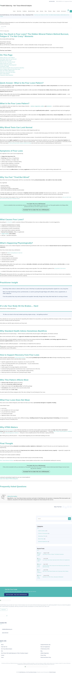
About (54, 11)
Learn (37, 11)
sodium (42, 106)
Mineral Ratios (41, 538)
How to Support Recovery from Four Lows (10, 69)
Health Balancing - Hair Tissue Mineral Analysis (28, 672)
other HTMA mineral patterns (60, 431)
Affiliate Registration (45, 653)
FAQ (2, 651)
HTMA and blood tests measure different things (20, 143)
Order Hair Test (4, 646)
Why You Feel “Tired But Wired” (7, 62)
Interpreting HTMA (42, 536)
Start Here (19, 11)
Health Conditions (41, 530)
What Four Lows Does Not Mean (7, 72)
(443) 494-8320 (52, 1)
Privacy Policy (43, 655)
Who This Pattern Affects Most (7, 70)
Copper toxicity (5, 233)
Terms (2, 657)
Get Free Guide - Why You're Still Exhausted (16, 594)
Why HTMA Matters (5, 73)
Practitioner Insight (4, 66)
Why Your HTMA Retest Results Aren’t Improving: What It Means (55, 571)
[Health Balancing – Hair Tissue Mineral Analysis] (16, 5)
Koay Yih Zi (7, 30)
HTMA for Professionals (43, 533)
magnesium (37, 106)
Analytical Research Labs (45, 644)
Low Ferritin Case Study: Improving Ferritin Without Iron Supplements (56, 559)
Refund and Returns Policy (46, 657)
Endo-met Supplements (45, 646)
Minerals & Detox (31, 11)
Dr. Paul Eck (9, 222)
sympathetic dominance (60, 268)
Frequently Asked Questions (6, 75)
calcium (32, 106)
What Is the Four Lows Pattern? (7, 57)
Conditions (25, 11)
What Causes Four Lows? (6, 63)
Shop (46, 11)
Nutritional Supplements (43, 541)
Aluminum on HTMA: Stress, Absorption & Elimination (53, 576)
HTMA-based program (20, 357)
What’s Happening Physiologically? (8, 65)
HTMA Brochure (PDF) (45, 648)
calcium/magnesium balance (12, 432)
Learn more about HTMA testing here (9, 478)
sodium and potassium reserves (14, 252)
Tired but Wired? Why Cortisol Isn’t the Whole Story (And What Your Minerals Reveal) (56, 566)
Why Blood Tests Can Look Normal (8, 59)
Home (14, 11)
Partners (50, 11)
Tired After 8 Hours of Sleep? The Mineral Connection (53, 554)
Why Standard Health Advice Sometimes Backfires (12, 67)
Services (41, 11)
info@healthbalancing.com (7, 629)
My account (63, 11)
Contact (58, 11)
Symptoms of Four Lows (5, 60)
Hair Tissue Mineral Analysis (7, 429)
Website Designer (52, 672)
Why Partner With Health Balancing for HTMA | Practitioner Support (14, 653)
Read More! (4, 609)
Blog (41, 651)
